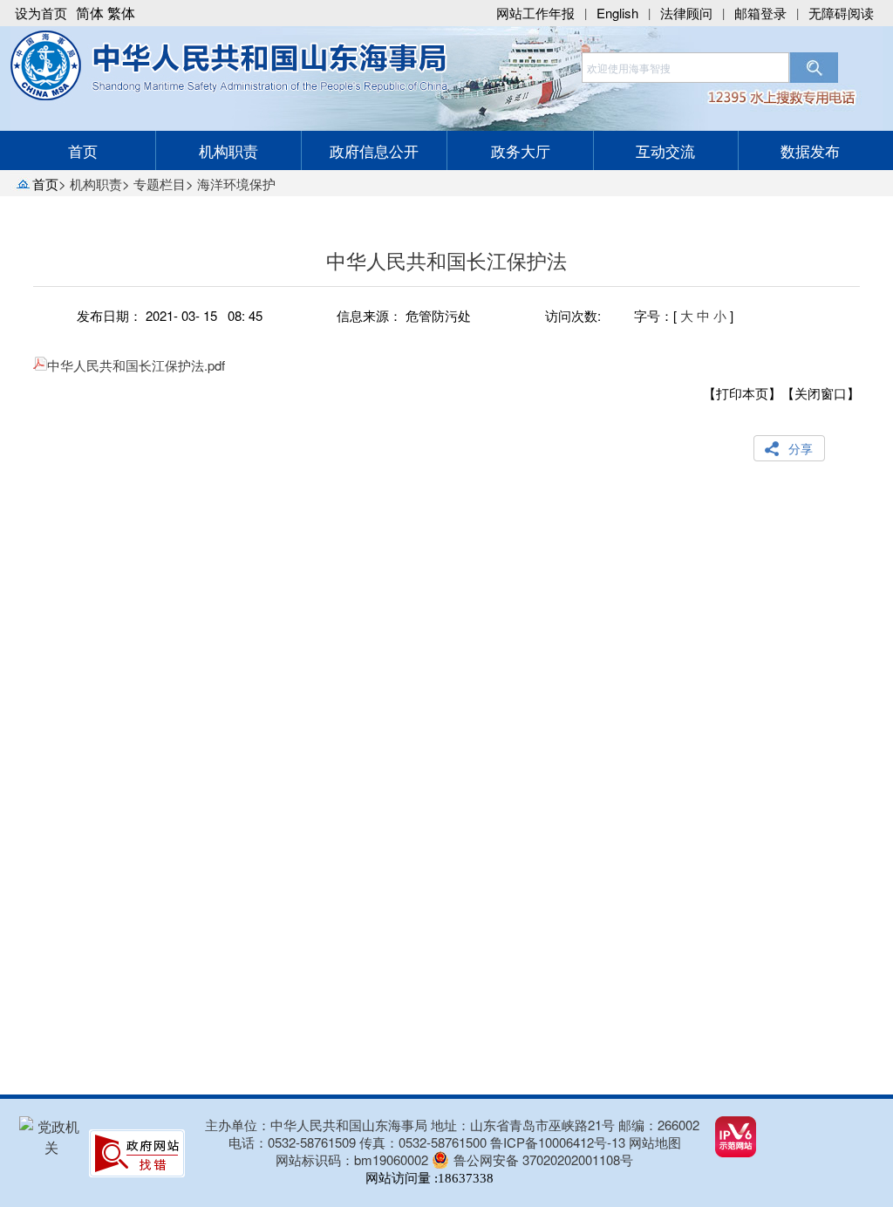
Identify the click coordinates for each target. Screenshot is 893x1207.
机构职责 (228, 150)
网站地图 (655, 1142)
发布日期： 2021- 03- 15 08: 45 (169, 315)
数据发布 (810, 150)
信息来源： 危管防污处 (404, 315)
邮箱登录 (760, 12)
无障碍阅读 (841, 12)
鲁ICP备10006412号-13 (557, 1142)
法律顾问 (686, 12)
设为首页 (41, 12)
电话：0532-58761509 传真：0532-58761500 (359, 1142)
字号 (647, 315)
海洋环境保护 (236, 183)
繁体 (121, 13)
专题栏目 (159, 183)
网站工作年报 (535, 12)
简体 (90, 13)
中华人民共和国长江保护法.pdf (136, 365)
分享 (800, 448)
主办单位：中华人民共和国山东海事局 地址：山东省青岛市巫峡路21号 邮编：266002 (452, 1125)
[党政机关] (51, 1147)
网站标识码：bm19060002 (352, 1159)
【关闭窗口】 (820, 393)
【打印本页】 (742, 393)
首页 (83, 150)
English (617, 12)
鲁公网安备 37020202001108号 (543, 1159)
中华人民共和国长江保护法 (446, 260)
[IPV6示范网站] (735, 1152)
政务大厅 (520, 150)
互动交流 (665, 150)
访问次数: (573, 315)
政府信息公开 (374, 150)
